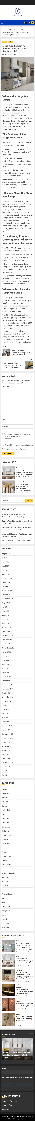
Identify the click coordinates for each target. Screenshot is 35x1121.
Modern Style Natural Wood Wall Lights (16, 540)
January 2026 (6, 582)
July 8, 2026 (21, 1008)
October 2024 (6, 644)
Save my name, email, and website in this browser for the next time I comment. (17, 436)
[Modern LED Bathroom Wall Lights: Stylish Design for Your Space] (8, 990)
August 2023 (6, 701)
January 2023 (6, 730)
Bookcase (5, 802)
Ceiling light (6, 810)
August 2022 (6, 750)
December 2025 (7, 586)
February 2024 (7, 677)
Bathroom (5, 793)
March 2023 (6, 722)
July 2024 (5, 656)
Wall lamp (5, 927)
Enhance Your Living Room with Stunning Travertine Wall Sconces (24, 1020)
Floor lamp (6, 844)
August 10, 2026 (22, 477)
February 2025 (7, 627)
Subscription (6, 1109)
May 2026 (5, 566)
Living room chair (8, 869)
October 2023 (6, 693)
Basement (5, 789)
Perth (5, 54)
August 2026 (6, 554)
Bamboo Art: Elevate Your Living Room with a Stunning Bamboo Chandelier (24, 487)
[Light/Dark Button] (25, 23)
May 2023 (5, 714)
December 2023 (7, 685)
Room (4, 42)
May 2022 (5, 755)
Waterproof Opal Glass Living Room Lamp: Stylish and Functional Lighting (24, 946)
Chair (4, 814)
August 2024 (6, 652)
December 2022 (7, 734)
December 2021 (7, 763)
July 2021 (5, 771)
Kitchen (10, 42)
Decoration (6, 827)
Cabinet (4, 806)
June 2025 (5, 611)
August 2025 (6, 603)
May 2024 (5, 664)
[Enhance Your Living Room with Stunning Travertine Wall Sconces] (8, 1019)
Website (5, 427)
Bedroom (5, 798)
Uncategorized (7, 923)
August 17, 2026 (22, 952)
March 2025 (6, 623)
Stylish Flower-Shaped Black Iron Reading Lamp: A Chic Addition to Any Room (24, 976)
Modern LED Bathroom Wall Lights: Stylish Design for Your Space (17, 535)
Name (4, 412)
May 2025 (5, 615)
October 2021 (6, 767)
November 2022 (7, 738)
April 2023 (5, 718)
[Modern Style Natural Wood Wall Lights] (8, 1004)
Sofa (3, 902)
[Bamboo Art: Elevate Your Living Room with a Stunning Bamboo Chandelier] (8, 486)
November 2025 (7, 591)
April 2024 (5, 668)
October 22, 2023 (15, 54)
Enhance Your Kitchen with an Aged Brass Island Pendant (24, 472)
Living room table (8, 873)
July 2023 (5, 705)
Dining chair (6, 831)
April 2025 (5, 619)
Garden (4, 848)
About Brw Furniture (9, 1101)
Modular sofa (6, 877)
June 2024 (5, 660)
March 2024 (6, 673)
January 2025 (6, 632)
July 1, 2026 (21, 1025)
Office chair (6, 886)
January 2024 (6, 681)
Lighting (5, 860)
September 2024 (8, 648)
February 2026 (7, 578)
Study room (6, 907)
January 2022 (6, 759)
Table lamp (6, 919)
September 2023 (8, 697)
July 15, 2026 (21, 996)
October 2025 (6, 595)
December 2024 (7, 636)
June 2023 (5, 709)
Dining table (6, 835)
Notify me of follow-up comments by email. (17, 445)
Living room (19, 482)
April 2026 (5, 570)
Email (4, 419)
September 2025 (8, 599)
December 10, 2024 (23, 493)
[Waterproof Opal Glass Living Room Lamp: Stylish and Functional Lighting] (8, 946)
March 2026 (6, 574)
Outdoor (5, 890)
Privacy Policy (7, 1105)
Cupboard (5, 823)
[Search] (29, 23)
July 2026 (5, 558)
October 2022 (6, 742)
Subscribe (32, 22)
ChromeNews (12, 1119)
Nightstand (6, 881)
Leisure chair (6, 856)
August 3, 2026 (22, 981)
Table (4, 915)
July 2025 (5, 607)
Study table (6, 911)
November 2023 (7, 689)
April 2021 (5, 775)
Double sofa (6, 839)
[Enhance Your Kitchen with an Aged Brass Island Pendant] (8, 472)
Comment (6, 386)
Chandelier (6, 818)
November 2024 (7, 640)
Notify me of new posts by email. (15, 449)
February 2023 (7, 726)
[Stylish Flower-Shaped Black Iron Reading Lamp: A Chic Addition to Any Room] (8, 975)
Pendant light (7, 894)
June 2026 (5, 562)
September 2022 (8, 746)
